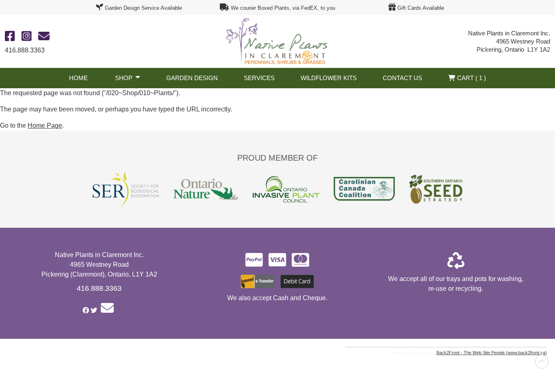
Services (259, 77)
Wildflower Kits (329, 77)
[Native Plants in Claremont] (277, 40)
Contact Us (402, 77)
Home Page (45, 125)
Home (78, 77)
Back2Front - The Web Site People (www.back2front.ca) (491, 352)
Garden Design (192, 77)
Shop (123, 77)
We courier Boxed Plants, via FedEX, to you (283, 8)
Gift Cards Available (420, 8)
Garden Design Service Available (143, 8)
